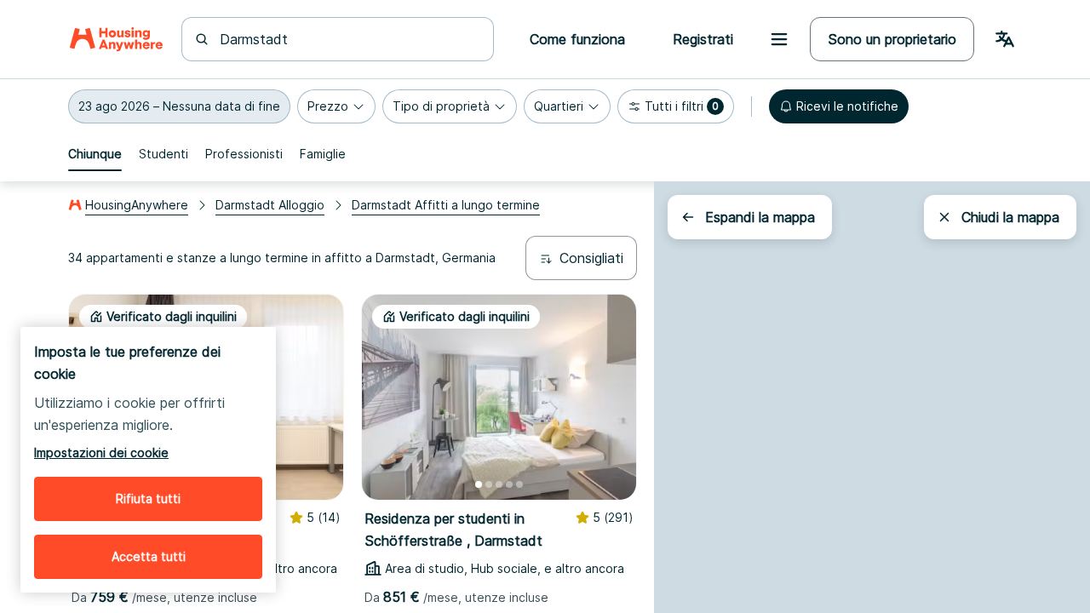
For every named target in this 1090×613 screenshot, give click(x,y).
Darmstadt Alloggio (269, 205)
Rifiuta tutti (148, 498)
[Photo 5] (519, 484)
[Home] (116, 39)
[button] (179, 106)
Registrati (703, 39)
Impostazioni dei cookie (101, 452)
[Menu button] (779, 39)
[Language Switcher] (1005, 39)
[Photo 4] (509, 484)
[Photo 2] (489, 484)
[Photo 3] (499, 484)
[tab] (95, 154)
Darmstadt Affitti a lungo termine (446, 205)
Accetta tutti (149, 556)
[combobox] (347, 39)
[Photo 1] (478, 484)
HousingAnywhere (136, 205)
